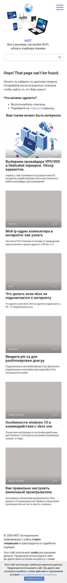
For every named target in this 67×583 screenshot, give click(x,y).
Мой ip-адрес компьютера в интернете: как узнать (29, 233)
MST (28, 41)
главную (35, 108)
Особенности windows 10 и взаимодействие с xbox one (29, 424)
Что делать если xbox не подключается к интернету (28, 296)
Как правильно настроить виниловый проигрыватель (29, 490)
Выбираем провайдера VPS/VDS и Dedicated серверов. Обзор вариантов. (33, 165)
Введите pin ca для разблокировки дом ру (25, 358)
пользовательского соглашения (38, 574)
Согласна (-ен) (34, 578)
